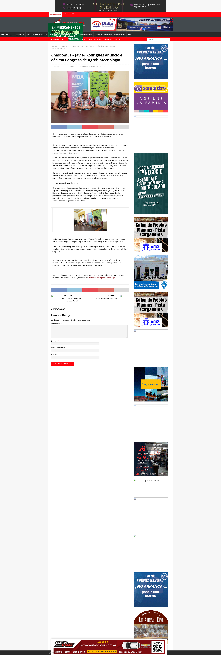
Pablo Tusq (72, 66)
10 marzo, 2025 (59, 66)
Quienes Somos (55, 14)
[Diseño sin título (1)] (151, 531)
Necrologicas (86, 35)
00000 (130, 35)
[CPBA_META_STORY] (151, 213)
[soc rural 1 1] (151, 250)
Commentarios (56, 324)
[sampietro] (151, 111)
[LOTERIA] (151, 437)
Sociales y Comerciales (37, 35)
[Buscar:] (158, 39)
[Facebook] (162, 14)
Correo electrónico (58, 348)
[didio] (132, 30)
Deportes (20, 35)
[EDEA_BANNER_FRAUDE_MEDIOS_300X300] (151, 148)
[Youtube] (166, 14)
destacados (96, 66)
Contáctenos (69, 14)
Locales (9, 35)
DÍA (2, 35)
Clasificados (119, 35)
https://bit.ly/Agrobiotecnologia (102, 278)
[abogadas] (110, 10)
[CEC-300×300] (151, 288)
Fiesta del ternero (103, 35)
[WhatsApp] (171, 14)
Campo (74, 35)
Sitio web (54, 354)
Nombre (54, 341)
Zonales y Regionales (59, 35)
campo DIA (88, 66)
